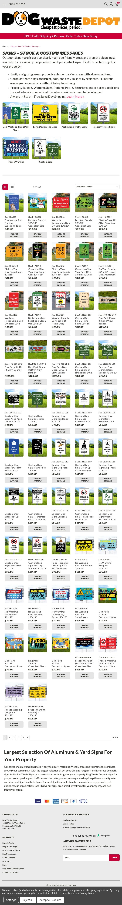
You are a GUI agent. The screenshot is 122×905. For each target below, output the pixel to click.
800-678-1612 (17, 4)
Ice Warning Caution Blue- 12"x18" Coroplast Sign (36, 614)
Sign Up (73, 820)
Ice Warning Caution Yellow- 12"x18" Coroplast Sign (84, 565)
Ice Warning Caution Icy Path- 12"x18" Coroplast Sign (60, 614)
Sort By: (37, 186)
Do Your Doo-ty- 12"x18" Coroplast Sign (37, 223)
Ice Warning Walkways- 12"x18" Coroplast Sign (13, 614)
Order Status (68, 824)
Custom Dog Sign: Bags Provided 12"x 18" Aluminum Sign (106, 419)
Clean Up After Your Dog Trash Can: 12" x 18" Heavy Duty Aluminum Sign (36, 272)
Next (114, 737)
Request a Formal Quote (13, 868)
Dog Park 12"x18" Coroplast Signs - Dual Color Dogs (37, 663)
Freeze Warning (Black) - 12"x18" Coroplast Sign (84, 663)
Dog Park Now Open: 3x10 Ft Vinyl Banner (59, 370)
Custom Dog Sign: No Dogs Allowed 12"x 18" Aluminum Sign (37, 565)
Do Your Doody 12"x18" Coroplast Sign (83, 223)
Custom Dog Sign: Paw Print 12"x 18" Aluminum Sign (13, 565)
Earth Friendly (8, 857)
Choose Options (14, 235)
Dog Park (6, 861)
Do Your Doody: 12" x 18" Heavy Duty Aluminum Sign (107, 272)
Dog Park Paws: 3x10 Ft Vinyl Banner (107, 321)
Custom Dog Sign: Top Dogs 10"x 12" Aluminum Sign (60, 419)
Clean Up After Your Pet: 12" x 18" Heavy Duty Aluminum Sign (83, 272)
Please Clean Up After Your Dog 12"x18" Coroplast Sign (107, 223)
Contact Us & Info (10, 872)
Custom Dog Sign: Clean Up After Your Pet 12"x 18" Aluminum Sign (83, 468)
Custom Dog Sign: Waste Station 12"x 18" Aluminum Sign (107, 516)
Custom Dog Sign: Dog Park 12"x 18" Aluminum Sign (60, 468)
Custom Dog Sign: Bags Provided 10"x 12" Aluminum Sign (83, 419)
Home (5, 46)
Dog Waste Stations (11, 850)
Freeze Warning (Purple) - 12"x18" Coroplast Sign (13, 712)
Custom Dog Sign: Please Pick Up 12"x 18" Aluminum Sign (84, 516)
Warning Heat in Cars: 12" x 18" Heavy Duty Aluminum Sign (60, 321)
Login (65, 820)
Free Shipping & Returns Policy (76, 827)
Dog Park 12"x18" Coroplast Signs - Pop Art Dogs (107, 614)
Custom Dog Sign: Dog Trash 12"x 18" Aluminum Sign (107, 468)
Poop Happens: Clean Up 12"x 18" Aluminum (60, 565)
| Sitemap (72, 885)
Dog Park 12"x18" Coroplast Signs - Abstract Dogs (13, 663)
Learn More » (75, 96)
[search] (105, 4)
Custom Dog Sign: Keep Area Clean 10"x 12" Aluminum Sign (13, 419)
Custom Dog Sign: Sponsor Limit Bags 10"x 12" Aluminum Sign (83, 370)
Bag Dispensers (9, 854)
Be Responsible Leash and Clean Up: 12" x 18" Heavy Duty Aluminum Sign (37, 321)
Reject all (28, 900)
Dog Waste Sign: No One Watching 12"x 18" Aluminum (14, 223)
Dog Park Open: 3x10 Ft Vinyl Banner (37, 370)
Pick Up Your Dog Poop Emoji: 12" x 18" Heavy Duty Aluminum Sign (61, 272)
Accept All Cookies (50, 900)
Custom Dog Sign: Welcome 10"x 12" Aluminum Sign (36, 419)
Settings (11, 900)
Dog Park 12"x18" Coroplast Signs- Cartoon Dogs (61, 663)
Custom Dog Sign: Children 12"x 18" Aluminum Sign (60, 516)
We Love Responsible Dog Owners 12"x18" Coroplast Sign (61, 223)
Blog (4, 865)
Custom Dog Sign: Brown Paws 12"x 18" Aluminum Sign (83, 321)
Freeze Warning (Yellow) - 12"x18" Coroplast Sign (36, 712)
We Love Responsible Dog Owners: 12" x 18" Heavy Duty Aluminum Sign (14, 321)
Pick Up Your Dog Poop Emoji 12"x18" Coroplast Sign (13, 272)
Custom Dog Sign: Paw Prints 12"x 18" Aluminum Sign (37, 468)
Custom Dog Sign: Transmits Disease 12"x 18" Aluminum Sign (37, 516)
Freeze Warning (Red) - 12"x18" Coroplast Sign (107, 663)
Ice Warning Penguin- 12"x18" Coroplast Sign (106, 565)
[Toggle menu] (4, 6)
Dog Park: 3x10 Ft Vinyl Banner (13, 368)
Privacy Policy (87, 892)
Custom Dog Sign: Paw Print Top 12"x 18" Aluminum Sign (13, 468)
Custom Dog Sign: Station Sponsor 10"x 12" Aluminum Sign (107, 370)
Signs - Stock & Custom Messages (26, 46)
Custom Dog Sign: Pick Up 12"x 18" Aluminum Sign (13, 516)
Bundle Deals (8, 843)
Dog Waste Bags (9, 846)
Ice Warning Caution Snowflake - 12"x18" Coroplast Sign (83, 614)
